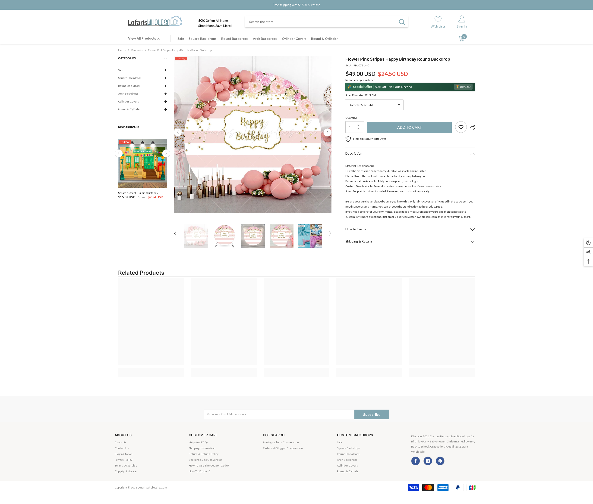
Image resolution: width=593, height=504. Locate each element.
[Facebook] (415, 461)
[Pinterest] (440, 461)
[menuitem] (142, 70)
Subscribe (371, 414)
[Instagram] (427, 461)
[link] (151, 370)
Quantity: (351, 117)
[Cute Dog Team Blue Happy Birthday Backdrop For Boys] (142, 163)
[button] (142, 70)
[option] (142, 169)
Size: (360, 95)
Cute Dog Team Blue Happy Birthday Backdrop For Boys (140, 193)
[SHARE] (471, 127)
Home (122, 50)
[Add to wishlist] (461, 127)
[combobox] (320, 21)
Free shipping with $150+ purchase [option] (296, 5)
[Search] (326, 21)
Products (137, 50)
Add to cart (409, 127)
